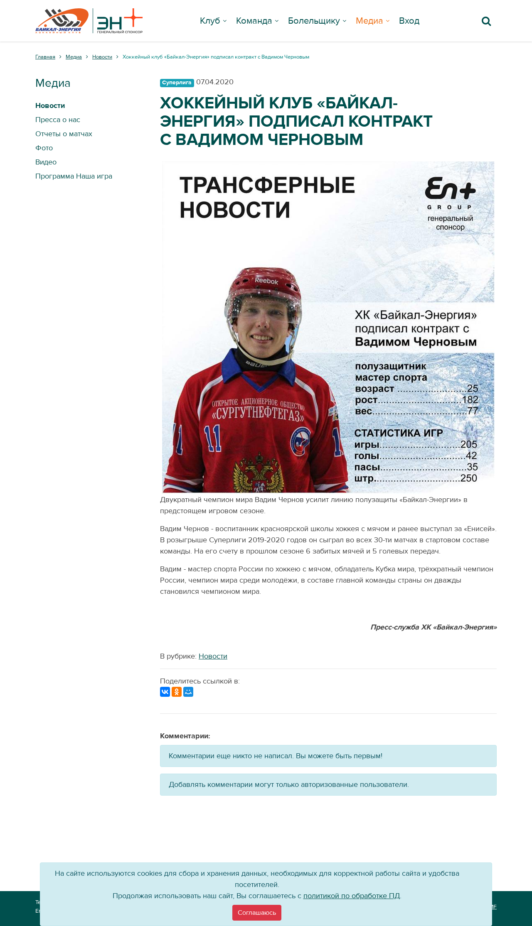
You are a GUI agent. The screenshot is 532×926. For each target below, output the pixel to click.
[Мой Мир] (188, 692)
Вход (409, 21)
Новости (213, 656)
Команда (254, 21)
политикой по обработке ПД (351, 896)
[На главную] (89, 20)
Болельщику (314, 21)
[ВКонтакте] (165, 692)
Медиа (369, 21)
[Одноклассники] (177, 692)
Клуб (210, 21)
